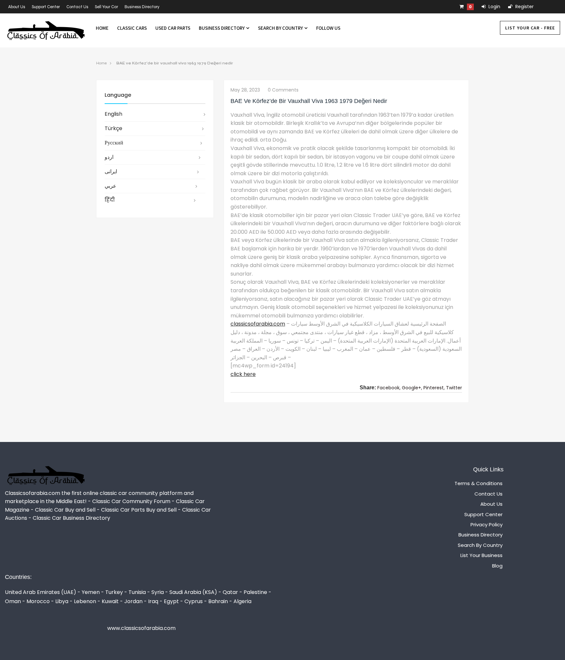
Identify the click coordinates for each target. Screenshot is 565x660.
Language (118, 95)
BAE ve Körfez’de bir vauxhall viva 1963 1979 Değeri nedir (174, 63)
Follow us (328, 28)
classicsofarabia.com (258, 324)
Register (524, 6)
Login (493, 6)
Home (102, 28)
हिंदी (110, 200)
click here (243, 374)
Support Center (46, 6)
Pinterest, (434, 387)
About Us (16, 6)
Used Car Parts (172, 28)
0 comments (283, 90)
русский (114, 142)
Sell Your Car (106, 6)
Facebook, (389, 387)
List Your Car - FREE (530, 28)
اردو (109, 157)
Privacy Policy (487, 524)
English (113, 114)
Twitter (454, 387)
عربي (110, 186)
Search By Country (281, 28)
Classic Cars (132, 28)
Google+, (412, 387)
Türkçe (113, 128)
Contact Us (77, 6)
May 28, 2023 (245, 90)
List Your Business (481, 555)
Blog (497, 565)
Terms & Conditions (478, 483)
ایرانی (111, 171)
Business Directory (142, 6)
